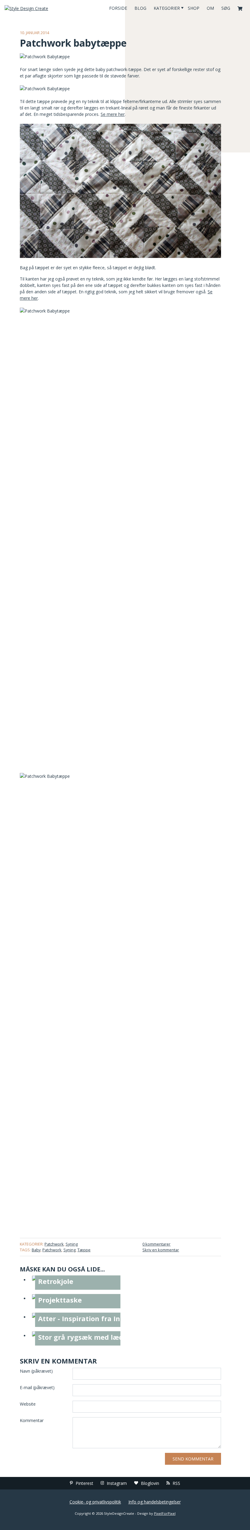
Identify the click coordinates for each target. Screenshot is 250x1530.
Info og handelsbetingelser (154, 1502)
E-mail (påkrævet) (37, 1387)
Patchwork (54, 1244)
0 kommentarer (156, 1244)
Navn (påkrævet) (36, 1371)
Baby (36, 1250)
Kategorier (167, 8)
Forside (118, 8)
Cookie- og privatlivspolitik (95, 1502)
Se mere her (113, 114)
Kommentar (32, 1420)
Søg (225, 8)
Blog (140, 8)
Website (28, 1404)
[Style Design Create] (42, 8)
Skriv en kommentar (160, 1250)
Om (210, 8)
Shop (193, 8)
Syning (72, 1244)
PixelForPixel (165, 1513)
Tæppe (84, 1250)
